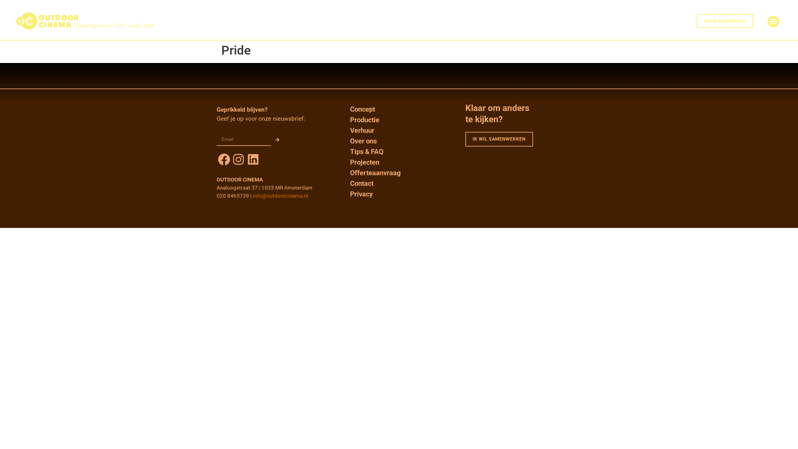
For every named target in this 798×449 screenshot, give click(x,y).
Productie (364, 120)
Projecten (364, 162)
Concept (362, 109)
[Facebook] (224, 159)
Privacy (361, 194)
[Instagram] (238, 159)
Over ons (363, 141)
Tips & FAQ (366, 152)
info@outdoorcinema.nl (280, 196)
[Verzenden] (277, 139)
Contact (361, 183)
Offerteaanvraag (375, 173)
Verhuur (362, 130)
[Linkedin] (253, 159)
